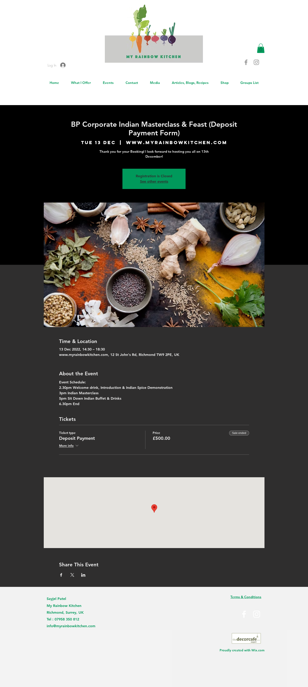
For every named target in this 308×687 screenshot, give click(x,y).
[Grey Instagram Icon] (256, 62)
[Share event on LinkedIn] (83, 575)
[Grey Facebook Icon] (246, 62)
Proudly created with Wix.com (242, 650)
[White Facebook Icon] (244, 614)
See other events (154, 181)
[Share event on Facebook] (61, 575)
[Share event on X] (72, 575)
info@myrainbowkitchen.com (71, 626)
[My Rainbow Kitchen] (256, 614)
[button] (261, 48)
